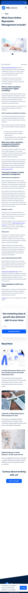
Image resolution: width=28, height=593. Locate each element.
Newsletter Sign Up (14, 331)
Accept (23, 588)
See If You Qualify (14, 481)
